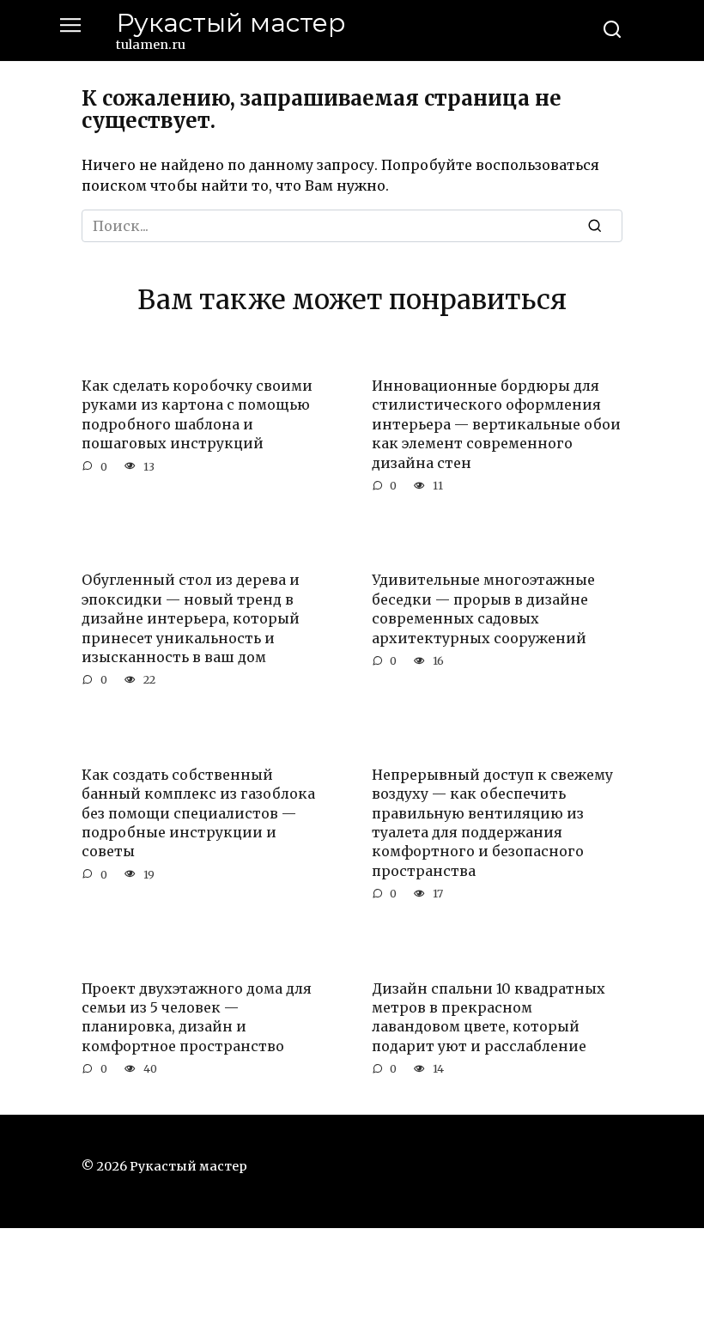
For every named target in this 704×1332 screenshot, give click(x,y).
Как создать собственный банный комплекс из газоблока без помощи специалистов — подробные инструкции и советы (198, 812)
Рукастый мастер (231, 23)
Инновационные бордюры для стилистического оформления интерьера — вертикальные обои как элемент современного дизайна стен (496, 424)
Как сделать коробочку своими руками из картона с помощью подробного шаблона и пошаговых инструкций (197, 414)
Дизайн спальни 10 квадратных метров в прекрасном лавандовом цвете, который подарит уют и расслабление (488, 1016)
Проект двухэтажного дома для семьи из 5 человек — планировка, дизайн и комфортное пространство (197, 1016)
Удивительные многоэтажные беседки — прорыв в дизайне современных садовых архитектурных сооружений (483, 608)
